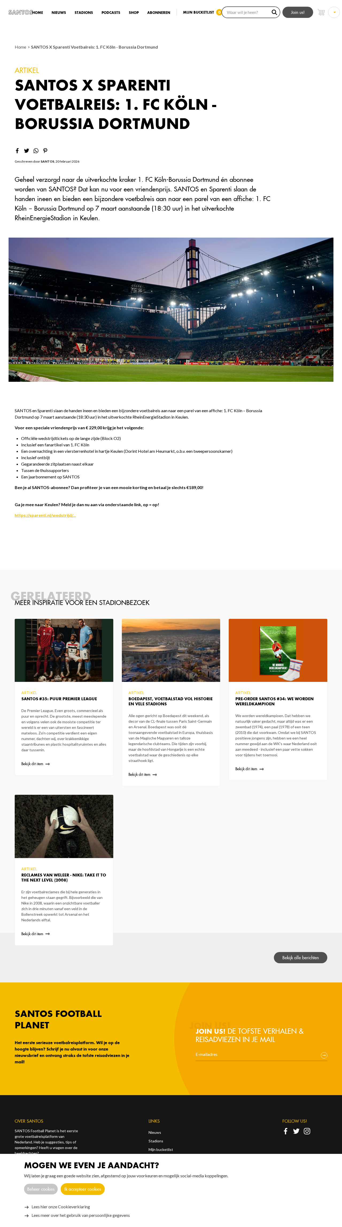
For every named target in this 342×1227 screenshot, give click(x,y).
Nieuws (59, 12)
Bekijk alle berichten (300, 957)
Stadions (84, 12)
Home (37, 12)
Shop (134, 12)
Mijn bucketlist (161, 1149)
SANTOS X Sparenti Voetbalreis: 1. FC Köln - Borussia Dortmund (94, 46)
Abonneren (158, 12)
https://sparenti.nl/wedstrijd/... (45, 515)
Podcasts (111, 12)
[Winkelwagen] (321, 12)
